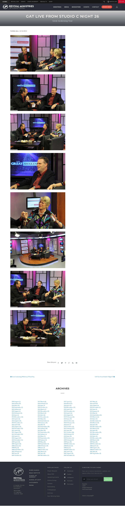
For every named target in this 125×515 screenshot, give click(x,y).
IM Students (33, 482)
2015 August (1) (16, 411)
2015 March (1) (42, 409)
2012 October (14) (69, 426)
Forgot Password (87, 487)
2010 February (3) (69, 434)
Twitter (69, 474)
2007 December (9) (69, 455)
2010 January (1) (42, 434)
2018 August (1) (16, 401)
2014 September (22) (96, 415)
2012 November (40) (95, 426)
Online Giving (51, 480)
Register (84, 484)
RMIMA (31, 485)
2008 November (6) (69, 449)
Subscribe (108, 479)
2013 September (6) (43, 421)
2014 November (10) (17, 417)
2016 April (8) (94, 403)
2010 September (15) (44, 438)
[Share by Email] (76, 363)
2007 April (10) (68, 451)
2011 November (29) (95, 432)
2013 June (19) (68, 419)
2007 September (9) (95, 453)
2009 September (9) (43, 444)
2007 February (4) (17, 451)
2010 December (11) (17, 440)
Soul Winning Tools (53, 496)
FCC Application (17, 492)
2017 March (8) (42, 401)
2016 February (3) (43, 403)
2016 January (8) (16, 403)
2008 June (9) (41, 447)
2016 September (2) (17, 407)
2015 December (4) (69, 411)
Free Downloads (87, 489)
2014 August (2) (68, 415)
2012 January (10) (42, 423)
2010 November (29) (95, 438)
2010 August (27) (16, 438)
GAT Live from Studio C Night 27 (104, 377)
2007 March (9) (42, 451)
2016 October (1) (42, 407)
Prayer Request (52, 471)
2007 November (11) (43, 455)
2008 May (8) (15, 447)
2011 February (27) (69, 428)
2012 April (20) (16, 424)
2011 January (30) (42, 428)
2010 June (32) (68, 436)
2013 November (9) (95, 421)
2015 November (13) (43, 411)
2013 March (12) (94, 417)
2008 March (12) (68, 446)
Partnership (51, 486)
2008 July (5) (67, 447)
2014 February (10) (17, 413)
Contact (49, 483)
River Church (34, 470)
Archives (50, 493)
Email (21, 493)
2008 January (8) (16, 446)
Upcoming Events (53, 477)
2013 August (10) (16, 421)
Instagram (70, 477)
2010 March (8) (94, 434)
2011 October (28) (69, 432)
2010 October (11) (69, 438)
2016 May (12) (15, 405)
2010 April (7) (15, 436)
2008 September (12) (17, 449)
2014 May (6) (93, 413)
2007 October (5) (16, 455)
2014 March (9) (42, 413)
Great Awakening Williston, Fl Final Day (22, 377)
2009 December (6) (95, 444)
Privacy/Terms (17, 490)
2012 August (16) (16, 426)
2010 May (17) (42, 436)
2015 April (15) (68, 409)
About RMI (50, 474)
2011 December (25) (17, 434)
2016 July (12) (67, 405)
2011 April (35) (16, 430)
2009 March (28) (94, 440)
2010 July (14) (93, 436)
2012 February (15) (69, 423)
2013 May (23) (42, 419)
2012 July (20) (93, 424)
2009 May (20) (42, 442)
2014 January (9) (94, 411)
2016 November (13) (69, 407)
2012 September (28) (44, 426)
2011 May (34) (42, 430)
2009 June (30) (68, 442)
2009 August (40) (16, 444)
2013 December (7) (17, 423)
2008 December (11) (95, 449)
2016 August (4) (94, 405)
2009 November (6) (69, 444)
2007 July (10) (41, 453)
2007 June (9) (15, 453)
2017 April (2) (68, 401)
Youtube (69, 480)
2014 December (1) (43, 417)
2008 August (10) (94, 447)
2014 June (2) (15, 415)
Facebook (70, 471)
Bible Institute (34, 473)
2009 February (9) (69, 440)
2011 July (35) (93, 430)
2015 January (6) (16, 409)
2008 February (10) (43, 446)
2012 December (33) (17, 428)
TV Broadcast (51, 490)
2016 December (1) (95, 407)
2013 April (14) (16, 419)
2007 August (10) (68, 453)
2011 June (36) (68, 430)
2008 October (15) (43, 449)
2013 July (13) (93, 419)
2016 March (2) (68, 403)
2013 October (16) (69, 421)
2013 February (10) (69, 417)
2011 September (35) (44, 432)
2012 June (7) (67, 424)
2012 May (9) (41, 424)
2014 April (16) (68, 413)
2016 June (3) (41, 405)
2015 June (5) (93, 409)
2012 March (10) (94, 423)
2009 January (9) (42, 440)
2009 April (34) (16, 442)
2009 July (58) (93, 442)
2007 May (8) (93, 451)
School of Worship (33, 476)
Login (84, 485)
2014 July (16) (41, 415)
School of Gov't (35, 479)
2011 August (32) (16, 432)
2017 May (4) (93, 401)
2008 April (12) (94, 446)
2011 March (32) (94, 428)
